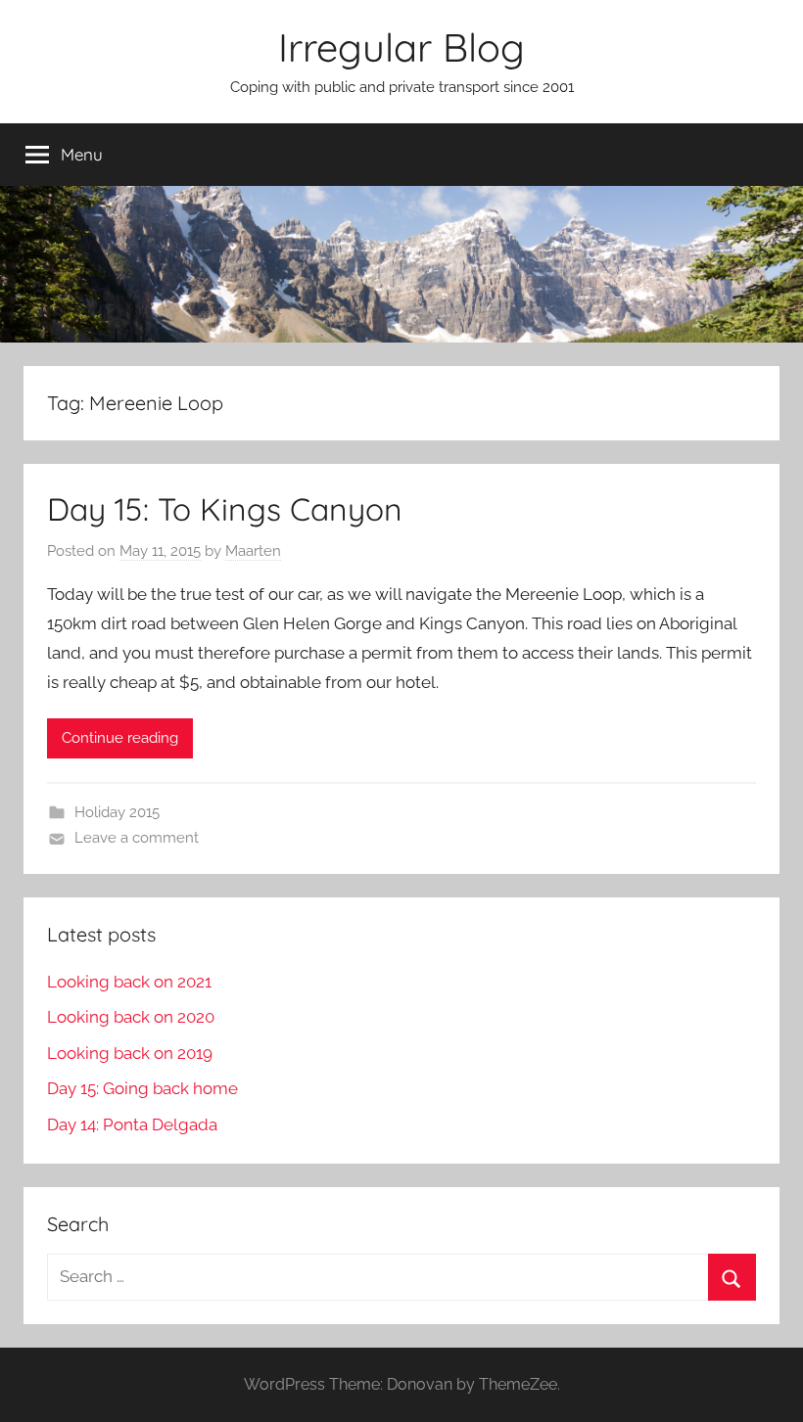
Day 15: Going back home (142, 1088)
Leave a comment (136, 838)
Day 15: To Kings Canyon (224, 508)
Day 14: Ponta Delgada (132, 1124)
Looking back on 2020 (130, 1017)
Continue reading (120, 738)
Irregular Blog (401, 47)
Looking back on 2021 (129, 981)
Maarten (253, 551)
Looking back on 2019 (130, 1053)
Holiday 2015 (117, 812)
